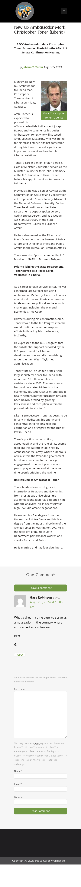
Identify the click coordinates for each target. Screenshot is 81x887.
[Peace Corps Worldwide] (24, 12)
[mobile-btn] (64, 11)
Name (18, 770)
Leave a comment (41, 588)
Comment (19, 688)
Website (18, 796)
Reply (20, 654)
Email (18, 783)
